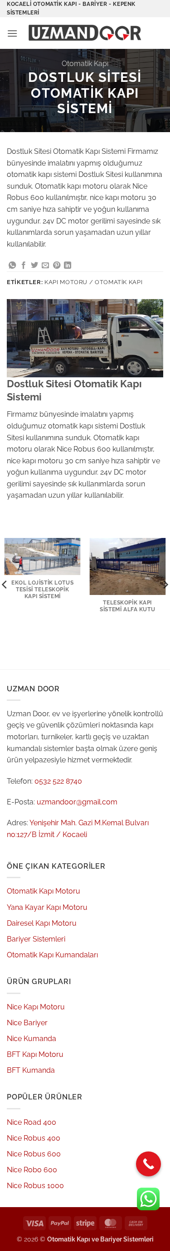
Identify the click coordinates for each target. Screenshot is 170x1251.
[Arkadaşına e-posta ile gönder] (45, 266)
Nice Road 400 (31, 1122)
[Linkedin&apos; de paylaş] (67, 266)
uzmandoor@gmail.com (77, 802)
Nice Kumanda (31, 1038)
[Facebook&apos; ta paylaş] (23, 266)
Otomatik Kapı (85, 63)
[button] (12, 33)
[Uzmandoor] (87, 33)
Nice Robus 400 (33, 1138)
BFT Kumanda (31, 1070)
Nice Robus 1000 (35, 1185)
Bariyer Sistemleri (36, 939)
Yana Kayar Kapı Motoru (47, 907)
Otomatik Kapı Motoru (43, 891)
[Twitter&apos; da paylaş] (34, 266)
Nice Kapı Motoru (36, 1007)
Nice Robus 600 (34, 1154)
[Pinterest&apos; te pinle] (56, 266)
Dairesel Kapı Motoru (42, 923)
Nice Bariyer (27, 1022)
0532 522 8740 (58, 781)
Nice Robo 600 (32, 1169)
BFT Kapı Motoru (35, 1054)
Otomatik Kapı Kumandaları (52, 955)
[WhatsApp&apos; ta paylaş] (12, 266)
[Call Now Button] (148, 1163)
